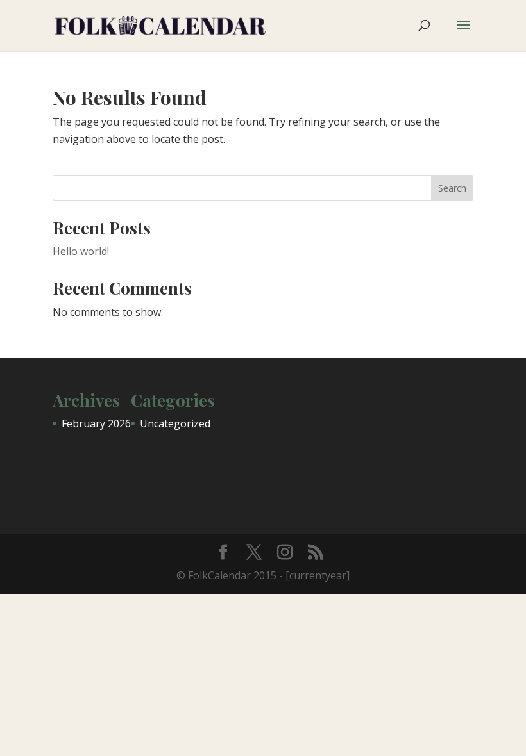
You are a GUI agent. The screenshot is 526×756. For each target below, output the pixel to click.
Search (452, 188)
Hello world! (81, 251)
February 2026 (96, 423)
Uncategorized (175, 423)
